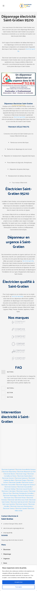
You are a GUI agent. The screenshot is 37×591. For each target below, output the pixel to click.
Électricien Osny (9, 497)
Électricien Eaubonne (21, 478)
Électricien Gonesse (10, 487)
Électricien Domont (8, 478)
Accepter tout (18, 582)
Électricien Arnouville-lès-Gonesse (25, 469)
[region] (18, 578)
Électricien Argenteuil (8, 469)
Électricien (6, 549)
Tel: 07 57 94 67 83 (26, 50)
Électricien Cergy (21, 474)
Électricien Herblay (9, 489)
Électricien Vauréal (21, 508)
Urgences (6, 558)
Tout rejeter (18, 587)
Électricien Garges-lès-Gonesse (25, 484)
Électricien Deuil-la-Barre (25, 476)
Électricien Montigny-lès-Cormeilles (22, 493)
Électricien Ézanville (15, 482)
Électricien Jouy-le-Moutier (24, 489)
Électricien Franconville (8, 484)
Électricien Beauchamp (9, 471)
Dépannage (7, 554)
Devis (5, 563)
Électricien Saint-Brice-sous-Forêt (18, 500)
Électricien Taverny (8, 508)
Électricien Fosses (27, 482)
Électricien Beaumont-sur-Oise (26, 471)
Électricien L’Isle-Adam (8, 491)
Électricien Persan (20, 497)
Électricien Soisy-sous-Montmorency (21, 506)
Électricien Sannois (21, 504)
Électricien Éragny (20, 480)
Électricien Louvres (22, 491)
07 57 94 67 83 (7, 533)
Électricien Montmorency (25, 495)
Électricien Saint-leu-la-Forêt (19, 502)
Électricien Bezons (9, 474)
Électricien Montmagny (10, 495)
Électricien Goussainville (25, 487)
